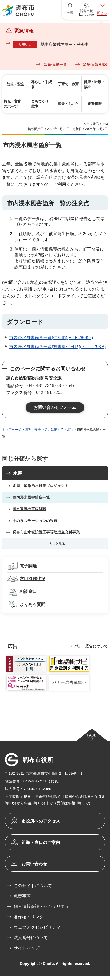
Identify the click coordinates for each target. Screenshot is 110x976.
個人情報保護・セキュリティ (41, 906)
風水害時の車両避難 (29, 509)
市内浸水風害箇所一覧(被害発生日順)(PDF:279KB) (57, 346)
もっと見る (57, 544)
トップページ (11, 429)
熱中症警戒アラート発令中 (65, 44)
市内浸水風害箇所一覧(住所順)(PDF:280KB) (51, 337)
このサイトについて (33, 885)
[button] (70, 10)
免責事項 (22, 896)
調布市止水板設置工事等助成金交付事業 (46, 532)
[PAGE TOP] (91, 734)
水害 (70, 429)
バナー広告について (91, 646)
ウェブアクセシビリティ (37, 927)
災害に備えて (54, 429)
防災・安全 (33, 429)
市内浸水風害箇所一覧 (31, 497)
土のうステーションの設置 (35, 520)
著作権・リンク (29, 917)
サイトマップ (26, 948)
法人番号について (31, 937)
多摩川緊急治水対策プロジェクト (41, 485)
